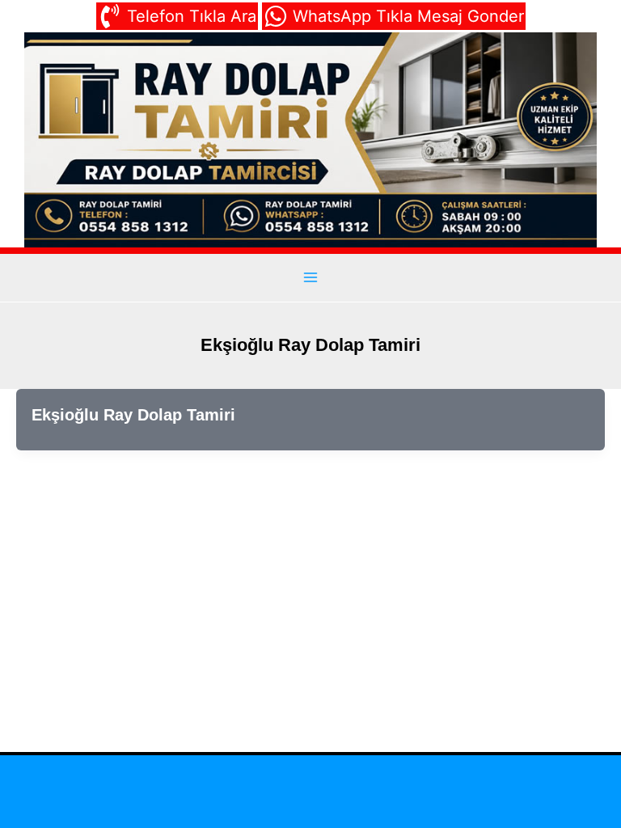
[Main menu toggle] (310, 277)
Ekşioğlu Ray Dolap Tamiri (133, 415)
